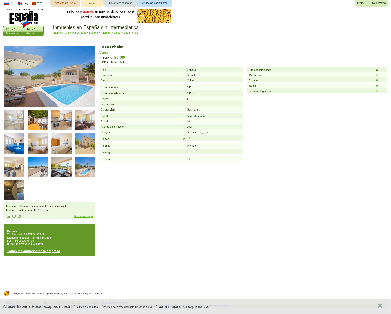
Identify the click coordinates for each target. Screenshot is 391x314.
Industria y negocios (120, 2)
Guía (92, 2)
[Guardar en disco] (19, 216)
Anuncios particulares (155, 2)
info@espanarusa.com (29, 243)
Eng (25, 3)
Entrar (360, 2)
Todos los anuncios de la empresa (33, 251)
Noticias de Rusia (65, 2)
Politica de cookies (86, 306)
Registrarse (379, 2)
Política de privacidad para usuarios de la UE (129, 306)
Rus (12, 3)
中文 (39, 3)
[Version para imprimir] (8, 216)
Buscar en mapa (83, 216)
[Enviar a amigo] (14, 216)
